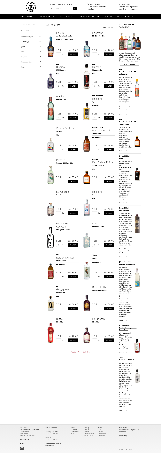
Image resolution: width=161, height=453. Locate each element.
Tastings (69, 4)
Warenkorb (95, 4)
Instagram (22, 448)
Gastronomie (75, 432)
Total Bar (87, 430)
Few (94, 223)
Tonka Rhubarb (98, 165)
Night (121, 158)
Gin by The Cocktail (62, 225)
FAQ (99, 430)
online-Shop (46, 16)
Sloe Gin (59, 322)
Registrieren (134, 9)
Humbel (97, 66)
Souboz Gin (60, 292)
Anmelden (122, 9)
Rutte (59, 318)
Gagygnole (62, 289)
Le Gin (60, 32)
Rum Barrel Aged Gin (127, 264)
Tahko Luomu (97, 195)
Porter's (60, 160)
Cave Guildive (88, 436)
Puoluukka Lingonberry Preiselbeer (128, 329)
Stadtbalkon (61, 261)
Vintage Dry (61, 99)
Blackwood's (63, 96)
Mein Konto (126, 4)
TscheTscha (96, 133)
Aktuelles (66, 16)
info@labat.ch (24, 440)
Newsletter (61, 4)
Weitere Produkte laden (80, 352)
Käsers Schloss (65, 128)
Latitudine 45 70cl (126, 360)
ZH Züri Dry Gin (98, 36)
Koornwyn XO (124, 210)
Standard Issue (98, 227)
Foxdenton (98, 318)
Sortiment (74, 430)
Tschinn (59, 131)
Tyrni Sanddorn (98, 102)
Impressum (101, 436)
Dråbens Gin (123, 74)
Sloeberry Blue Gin (99, 290)
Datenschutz (102, 434)
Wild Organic (61, 70)
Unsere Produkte (89, 16)
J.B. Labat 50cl (125, 262)
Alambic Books (89, 434)
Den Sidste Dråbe (102, 162)
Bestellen (91, 9)
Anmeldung (123, 436)
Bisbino (60, 66)
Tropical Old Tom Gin (64, 163)
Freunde (100, 432)
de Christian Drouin (64, 36)
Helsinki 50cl (124, 156)
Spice (94, 258)
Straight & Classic (63, 230)
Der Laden (26, 16)
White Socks (97, 70)
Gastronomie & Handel (119, 16)
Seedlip (96, 255)
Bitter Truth (99, 287)
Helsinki (97, 98)
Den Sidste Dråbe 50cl (128, 72)
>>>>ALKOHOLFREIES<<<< (129, 65)
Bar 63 (86, 432)
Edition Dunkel (101, 130)
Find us (22, 443)
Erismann (97, 32)
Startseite (53, 4)
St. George (62, 191)
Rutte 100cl (123, 208)
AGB (72, 434)
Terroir (58, 195)
